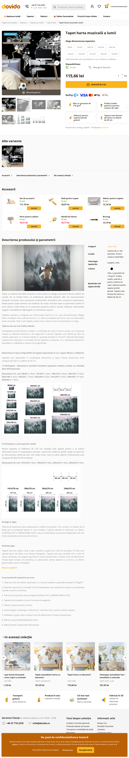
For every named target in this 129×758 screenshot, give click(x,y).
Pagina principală (9, 22)
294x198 (112, 47)
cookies (15, 744)
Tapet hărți (51, 22)
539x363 (114, 54)
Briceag (106, 216)
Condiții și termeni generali (77, 723)
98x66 (70, 47)
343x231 (71, 54)
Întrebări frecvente (105, 726)
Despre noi (102, 723)
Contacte (101, 729)
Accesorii (6, 175)
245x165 (101, 47)
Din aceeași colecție (62, 175)
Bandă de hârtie (69, 216)
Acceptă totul (85, 750)
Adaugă (34, 208)
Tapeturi (23, 22)
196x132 (90, 47)
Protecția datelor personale (77, 726)
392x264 (82, 54)
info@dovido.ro (41, 723)
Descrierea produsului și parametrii (32, 175)
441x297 (93, 54)
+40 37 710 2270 (14, 723)
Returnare (70, 732)
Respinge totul (67, 750)
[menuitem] (13, 16)
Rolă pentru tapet (69, 198)
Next (56, 62)
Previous (3, 657)
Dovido (105, 127)
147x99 (79, 47)
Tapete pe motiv (37, 22)
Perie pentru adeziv (29, 216)
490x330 (104, 54)
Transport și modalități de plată (79, 729)
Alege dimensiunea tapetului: (81, 41)
